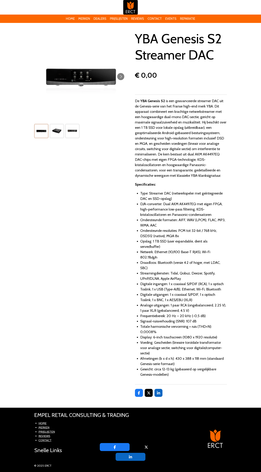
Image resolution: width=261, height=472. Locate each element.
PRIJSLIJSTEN (47, 431)
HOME (43, 423)
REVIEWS (44, 436)
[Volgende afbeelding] (120, 76)
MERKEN (44, 427)
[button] (41, 131)
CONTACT (45, 440)
